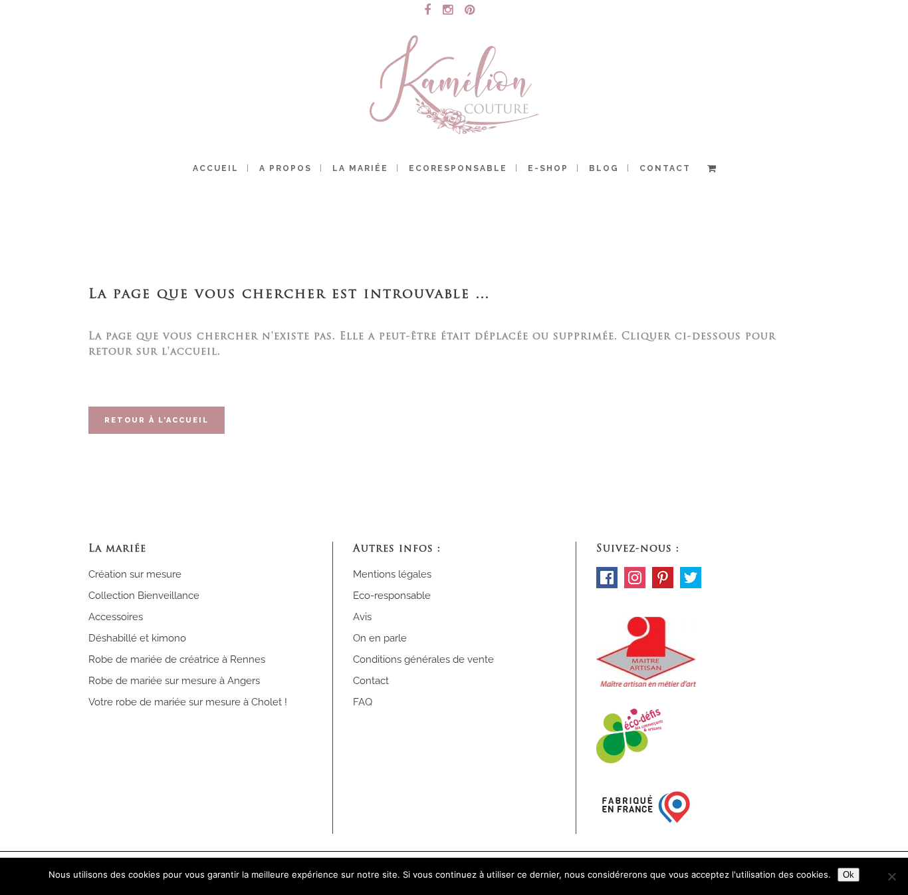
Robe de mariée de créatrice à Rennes (176, 659)
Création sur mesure (134, 574)
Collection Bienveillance (143, 596)
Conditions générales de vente (423, 659)
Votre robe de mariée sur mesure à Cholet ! (187, 702)
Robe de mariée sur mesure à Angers (174, 681)
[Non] (891, 876)
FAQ (362, 702)
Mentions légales (392, 574)
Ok (848, 875)
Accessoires (115, 617)
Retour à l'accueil (156, 420)
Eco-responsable (392, 596)
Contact (371, 681)
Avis (362, 617)
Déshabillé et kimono (137, 638)
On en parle (380, 638)
